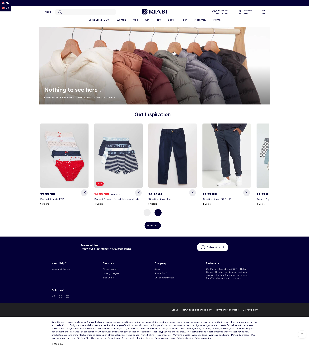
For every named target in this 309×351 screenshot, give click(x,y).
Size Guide (108, 277)
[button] (85, 12)
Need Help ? (59, 263)
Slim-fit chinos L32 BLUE (216, 199)
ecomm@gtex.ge (61, 269)
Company (160, 263)
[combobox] (5, 3)
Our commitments (164, 277)
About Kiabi (160, 273)
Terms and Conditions (227, 309)
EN (7, 3)
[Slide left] (147, 212)
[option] (5, 8)
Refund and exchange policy (197, 309)
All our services (110, 269)
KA (7, 8)
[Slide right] (158, 212)
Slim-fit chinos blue (159, 199)
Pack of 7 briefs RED (52, 199)
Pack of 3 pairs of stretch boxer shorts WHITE (118, 199)
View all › (152, 225)
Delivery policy (250, 309)
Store (157, 269)
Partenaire (212, 263)
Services (108, 263)
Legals (175, 309)
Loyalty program (111, 273)
